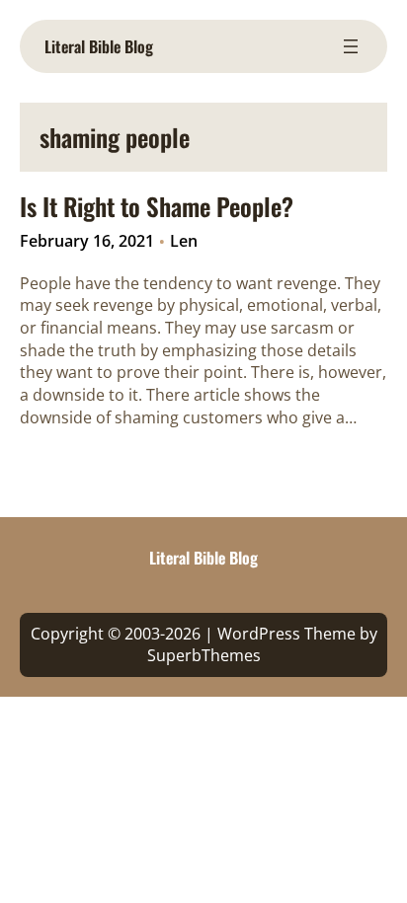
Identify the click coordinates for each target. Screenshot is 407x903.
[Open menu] (351, 46)
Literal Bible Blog (98, 46)
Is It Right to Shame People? (156, 206)
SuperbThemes (204, 655)
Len (184, 241)
